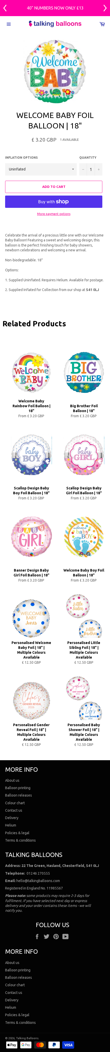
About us (12, 780)
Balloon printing (17, 788)
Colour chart (15, 803)
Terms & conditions (20, 840)
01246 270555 (38, 873)
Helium (10, 825)
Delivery (11, 818)
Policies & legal (17, 833)
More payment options (53, 214)
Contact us (13, 810)
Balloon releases (18, 795)
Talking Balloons (27, 1038)
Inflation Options (21, 157)
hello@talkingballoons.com (38, 881)
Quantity (87, 157)
